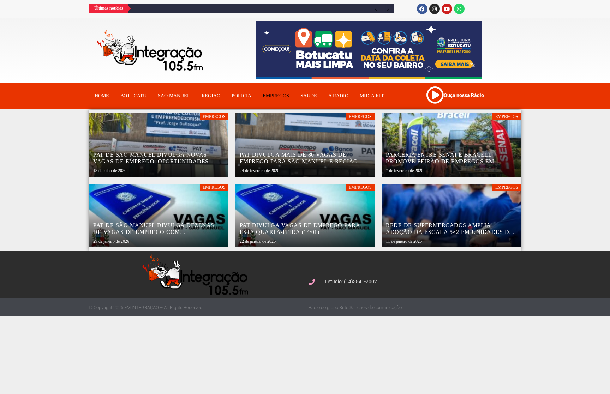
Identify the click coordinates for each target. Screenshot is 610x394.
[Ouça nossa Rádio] (435, 95)
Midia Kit (372, 95)
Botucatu (133, 95)
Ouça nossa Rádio (464, 95)
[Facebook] (422, 9)
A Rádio (338, 95)
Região (211, 95)
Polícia (241, 95)
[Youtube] (447, 9)
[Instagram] (434, 9)
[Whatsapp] (459, 9)
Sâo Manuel (174, 95)
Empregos (276, 95)
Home (102, 95)
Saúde (308, 95)
